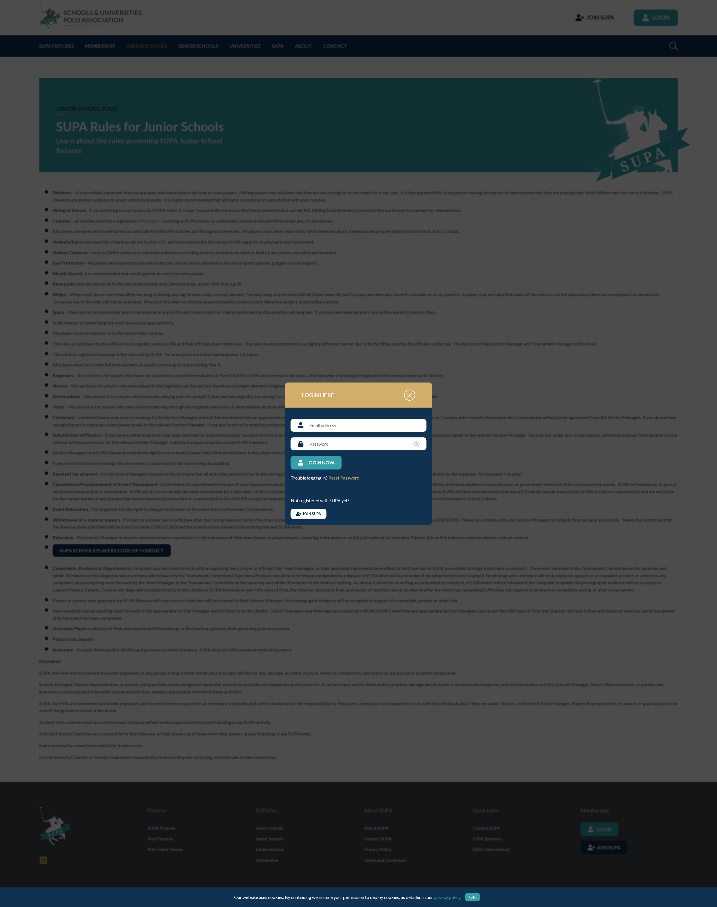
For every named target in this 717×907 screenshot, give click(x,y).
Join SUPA (311, 513)
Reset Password (344, 477)
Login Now (320, 463)
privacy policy (447, 897)
